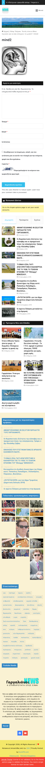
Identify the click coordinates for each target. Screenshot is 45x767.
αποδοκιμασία (18, 601)
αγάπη (28, 593)
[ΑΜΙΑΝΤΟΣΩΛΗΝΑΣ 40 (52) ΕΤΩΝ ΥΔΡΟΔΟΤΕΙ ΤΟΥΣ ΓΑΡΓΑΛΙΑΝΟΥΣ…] (8, 230)
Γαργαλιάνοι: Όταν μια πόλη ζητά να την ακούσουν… (11, 375)
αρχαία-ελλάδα (31, 601)
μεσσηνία (6, 633)
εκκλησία (36, 613)
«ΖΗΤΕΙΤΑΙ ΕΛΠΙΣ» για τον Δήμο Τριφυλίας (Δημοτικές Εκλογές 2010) (29, 299)
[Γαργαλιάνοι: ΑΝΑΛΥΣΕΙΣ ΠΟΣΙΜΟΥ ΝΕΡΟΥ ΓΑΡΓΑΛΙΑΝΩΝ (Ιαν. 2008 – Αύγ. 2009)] (22, 543)
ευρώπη (23, 617)
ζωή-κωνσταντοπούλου (11, 621)
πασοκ (5, 641)
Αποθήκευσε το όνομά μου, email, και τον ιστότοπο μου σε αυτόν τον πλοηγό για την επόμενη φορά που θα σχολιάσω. (22, 155)
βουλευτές (6, 609)
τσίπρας (15, 658)
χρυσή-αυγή (35, 658)
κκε (4, 629)
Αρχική (6, 31)
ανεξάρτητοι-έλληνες (25, 597)
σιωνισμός (26, 654)
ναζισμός (31, 633)
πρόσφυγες (7, 650)
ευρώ (15, 617)
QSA (28, 748)
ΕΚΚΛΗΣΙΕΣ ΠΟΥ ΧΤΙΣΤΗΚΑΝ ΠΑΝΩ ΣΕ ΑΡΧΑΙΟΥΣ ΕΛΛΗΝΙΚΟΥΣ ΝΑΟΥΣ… (30, 255)
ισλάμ (5, 625)
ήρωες (20, 593)
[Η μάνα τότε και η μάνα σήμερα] (36, 504)
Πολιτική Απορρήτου (28, 756)
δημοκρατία (7, 613)
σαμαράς (6, 654)
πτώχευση (17, 650)
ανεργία (39, 597)
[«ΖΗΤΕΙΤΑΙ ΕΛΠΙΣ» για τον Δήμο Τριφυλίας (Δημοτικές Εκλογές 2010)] (8, 300)
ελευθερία (6, 617)
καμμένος (34, 625)
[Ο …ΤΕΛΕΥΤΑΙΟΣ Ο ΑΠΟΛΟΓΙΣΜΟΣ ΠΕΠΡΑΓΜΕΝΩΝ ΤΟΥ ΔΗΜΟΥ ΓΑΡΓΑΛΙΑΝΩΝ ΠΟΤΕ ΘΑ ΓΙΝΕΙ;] (36, 564)
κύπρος (11, 629)
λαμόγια (36, 629)
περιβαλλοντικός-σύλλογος (12, 645)
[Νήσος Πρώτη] (22, 22)
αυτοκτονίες (7, 605)
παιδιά (15, 637)
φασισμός (24, 658)
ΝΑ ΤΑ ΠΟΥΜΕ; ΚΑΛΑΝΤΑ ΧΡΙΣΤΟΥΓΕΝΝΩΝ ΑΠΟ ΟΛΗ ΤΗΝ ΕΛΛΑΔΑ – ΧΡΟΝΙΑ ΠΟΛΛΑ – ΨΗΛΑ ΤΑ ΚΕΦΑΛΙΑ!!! (33, 378)
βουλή (40, 605)
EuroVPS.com (24, 752)
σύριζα (36, 654)
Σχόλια (37, 220)
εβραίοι (27, 613)
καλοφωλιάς (22, 625)
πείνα (22, 641)
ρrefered (27, 650)
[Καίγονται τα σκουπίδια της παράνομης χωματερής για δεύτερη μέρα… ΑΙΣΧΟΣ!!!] (8, 554)
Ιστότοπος (6, 142)
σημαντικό (16, 654)
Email (4, 132)
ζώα (24, 621)
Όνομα (5, 122)
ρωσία (36, 650)
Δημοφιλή (9, 220)
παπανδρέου (36, 637)
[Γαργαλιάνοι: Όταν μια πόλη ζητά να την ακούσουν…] (11, 365)
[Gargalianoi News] (5, 10)
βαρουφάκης (19, 605)
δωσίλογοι (18, 613)
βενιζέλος (30, 605)
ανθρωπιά (6, 601)
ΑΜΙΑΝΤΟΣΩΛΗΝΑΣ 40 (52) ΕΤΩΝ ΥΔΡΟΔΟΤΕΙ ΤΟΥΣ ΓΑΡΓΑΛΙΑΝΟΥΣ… (30, 230)
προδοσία (29, 645)
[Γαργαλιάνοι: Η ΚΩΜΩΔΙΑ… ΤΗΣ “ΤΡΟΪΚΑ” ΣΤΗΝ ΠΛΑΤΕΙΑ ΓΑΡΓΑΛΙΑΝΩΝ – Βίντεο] (36, 522)
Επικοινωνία (14, 756)
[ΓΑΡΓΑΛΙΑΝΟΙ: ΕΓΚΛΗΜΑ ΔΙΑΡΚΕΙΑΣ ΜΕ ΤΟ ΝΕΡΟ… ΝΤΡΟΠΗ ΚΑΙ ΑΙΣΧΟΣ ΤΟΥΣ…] (8, 519)
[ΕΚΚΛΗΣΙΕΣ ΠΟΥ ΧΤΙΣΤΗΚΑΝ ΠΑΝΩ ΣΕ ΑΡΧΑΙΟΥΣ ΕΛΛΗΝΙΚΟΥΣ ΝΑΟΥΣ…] (8, 255)
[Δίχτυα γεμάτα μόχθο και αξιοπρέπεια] (11, 395)
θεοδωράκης (33, 621)
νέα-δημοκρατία (18, 633)
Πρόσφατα (23, 220)
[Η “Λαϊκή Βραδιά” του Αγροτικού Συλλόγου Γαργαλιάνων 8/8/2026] (8, 504)
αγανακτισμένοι (8, 597)
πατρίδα (14, 641)
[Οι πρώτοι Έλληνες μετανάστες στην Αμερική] (8, 312)
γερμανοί (17, 609)
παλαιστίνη (25, 637)
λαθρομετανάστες (24, 629)
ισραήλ (12, 625)
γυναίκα (26, 609)
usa (4, 593)
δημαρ (34, 609)
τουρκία (6, 658)
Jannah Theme (6, 759)
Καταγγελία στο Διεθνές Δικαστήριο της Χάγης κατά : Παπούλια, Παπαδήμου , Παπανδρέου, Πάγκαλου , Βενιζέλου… (28, 286)
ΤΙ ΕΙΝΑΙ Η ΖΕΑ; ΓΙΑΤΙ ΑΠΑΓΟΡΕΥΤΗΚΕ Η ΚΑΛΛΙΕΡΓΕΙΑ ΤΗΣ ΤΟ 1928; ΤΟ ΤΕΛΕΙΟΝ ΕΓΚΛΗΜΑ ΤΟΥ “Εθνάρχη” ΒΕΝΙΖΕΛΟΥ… (29, 269)
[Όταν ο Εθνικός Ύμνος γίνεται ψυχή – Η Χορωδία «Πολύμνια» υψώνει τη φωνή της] (11, 333)
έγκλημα (12, 593)
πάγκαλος (6, 637)
